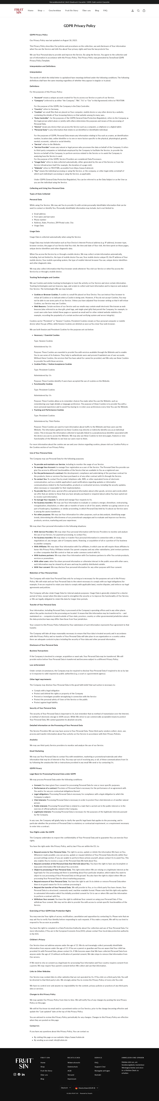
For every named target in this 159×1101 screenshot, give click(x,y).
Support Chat (100, 1067)
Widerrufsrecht (74, 1062)
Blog (97, 10)
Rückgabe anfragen (102, 1071)
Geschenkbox (55, 10)
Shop (40, 10)
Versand (71, 1075)
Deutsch (64, 1088)
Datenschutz (73, 1067)
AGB (69, 1071)
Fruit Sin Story (71, 10)
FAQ (105, 10)
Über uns (86, 10)
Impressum (72, 1079)
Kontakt (98, 1075)
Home (30, 10)
